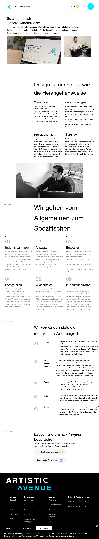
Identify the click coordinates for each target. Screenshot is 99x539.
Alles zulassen (44, 528)
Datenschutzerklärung (65, 535)
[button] (90, 6)
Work (16, 7)
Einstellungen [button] (11, 528)
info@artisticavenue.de (77, 506)
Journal (29, 7)
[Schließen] (96, 526)
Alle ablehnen (26, 528)
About (22, 7)
